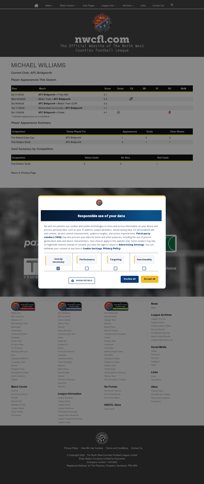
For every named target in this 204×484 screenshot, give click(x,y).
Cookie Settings (92, 248)
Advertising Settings (131, 244)
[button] (82, 280)
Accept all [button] (149, 279)
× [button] (157, 204)
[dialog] (102, 242)
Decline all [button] (129, 279)
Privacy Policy (111, 248)
